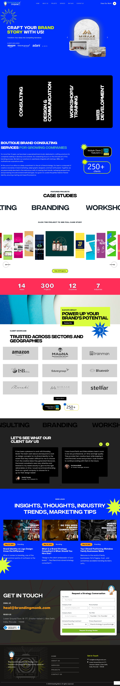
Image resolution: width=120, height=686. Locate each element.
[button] (67, 37)
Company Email (66, 604)
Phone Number (93, 604)
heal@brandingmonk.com (26, 607)
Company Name (67, 613)
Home (37, 3)
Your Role (92, 612)
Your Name (65, 596)
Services (62, 3)
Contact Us (80, 3)
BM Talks (70, 3)
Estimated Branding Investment (71, 621)
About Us (45, 3)
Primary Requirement (95, 621)
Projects (54, 3)
